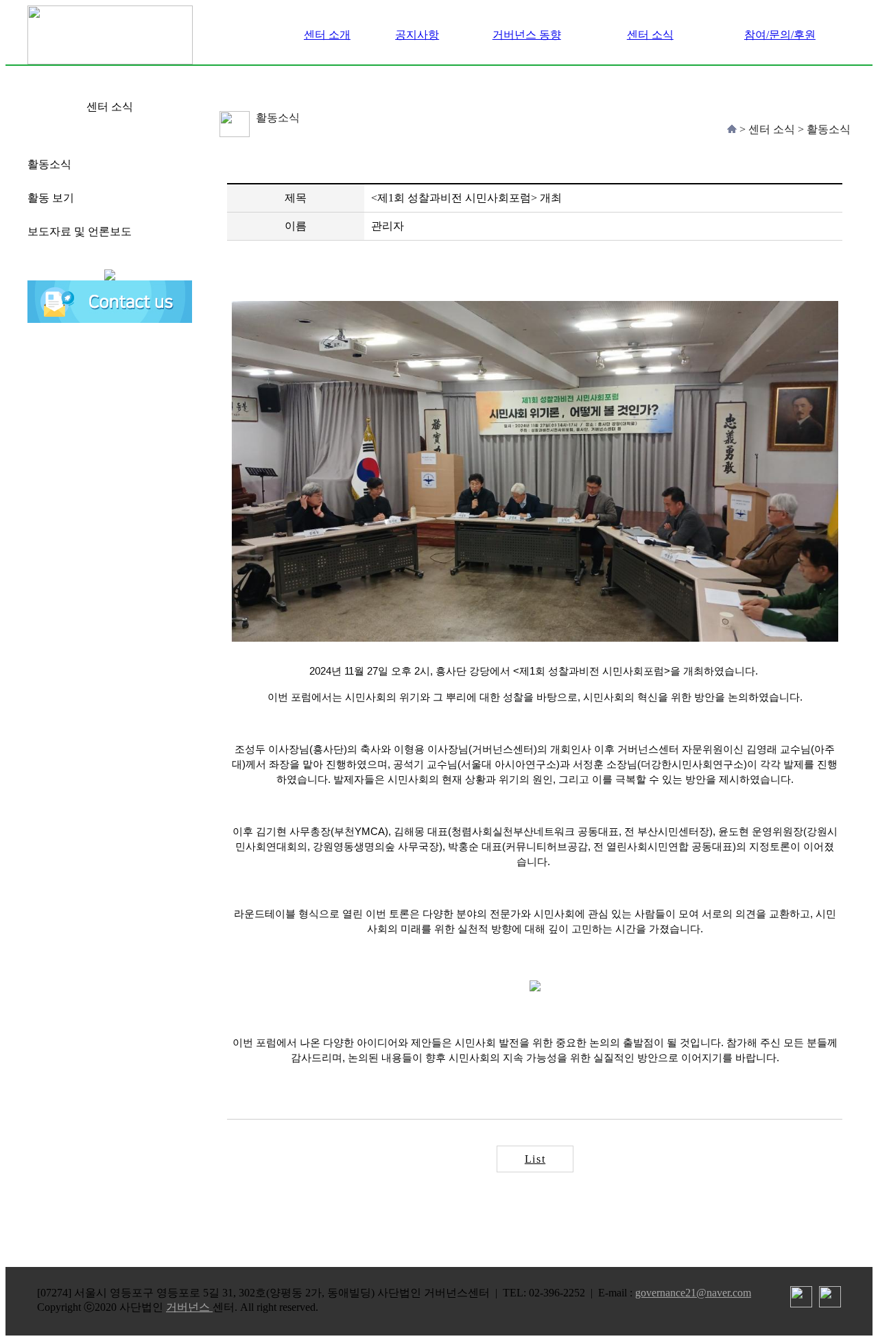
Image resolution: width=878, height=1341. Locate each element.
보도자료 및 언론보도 (79, 231)
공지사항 (417, 34)
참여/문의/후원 (780, 34)
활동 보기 (50, 198)
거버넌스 (189, 1307)
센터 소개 (327, 34)
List (535, 1159)
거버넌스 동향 (527, 34)
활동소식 (49, 164)
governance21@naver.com (693, 1292)
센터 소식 (650, 34)
